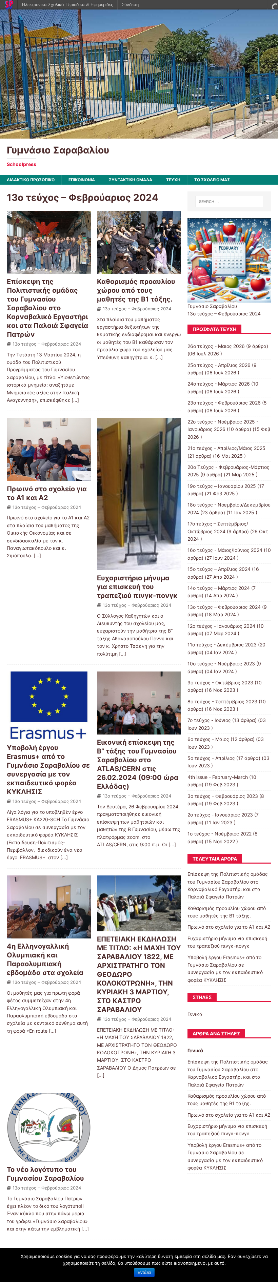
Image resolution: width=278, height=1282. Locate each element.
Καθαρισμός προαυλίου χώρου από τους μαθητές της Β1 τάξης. (136, 290)
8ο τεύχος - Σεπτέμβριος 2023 (222, 701)
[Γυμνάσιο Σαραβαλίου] (139, 134)
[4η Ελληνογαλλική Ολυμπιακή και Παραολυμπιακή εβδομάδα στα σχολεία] (49, 934)
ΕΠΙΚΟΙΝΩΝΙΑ (81, 179)
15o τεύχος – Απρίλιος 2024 (219, 569)
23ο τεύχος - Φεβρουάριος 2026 (224, 403)
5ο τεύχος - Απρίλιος (211, 758)
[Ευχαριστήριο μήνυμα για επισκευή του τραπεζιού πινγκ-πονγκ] (139, 566)
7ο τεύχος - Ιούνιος (209, 720)
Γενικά (194, 1014)
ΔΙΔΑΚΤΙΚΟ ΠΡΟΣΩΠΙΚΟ (31, 179)
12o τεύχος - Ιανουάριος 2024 (221, 626)
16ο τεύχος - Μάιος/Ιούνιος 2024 (224, 550)
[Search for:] (229, 201)
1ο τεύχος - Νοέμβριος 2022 (219, 833)
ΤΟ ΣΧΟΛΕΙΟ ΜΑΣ (212, 179)
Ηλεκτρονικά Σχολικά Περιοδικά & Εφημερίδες (67, 4)
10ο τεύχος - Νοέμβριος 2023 (221, 663)
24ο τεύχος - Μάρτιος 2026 (218, 384)
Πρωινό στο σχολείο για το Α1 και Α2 (228, 927)
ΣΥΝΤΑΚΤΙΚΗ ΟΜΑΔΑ (130, 179)
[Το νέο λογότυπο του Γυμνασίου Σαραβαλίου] (49, 1157)
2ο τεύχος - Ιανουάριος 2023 (220, 815)
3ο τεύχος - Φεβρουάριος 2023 (222, 796)
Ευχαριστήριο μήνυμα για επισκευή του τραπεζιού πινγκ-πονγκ (137, 587)
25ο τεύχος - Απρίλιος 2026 (219, 365)
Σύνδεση (130, 4)
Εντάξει (144, 1272)
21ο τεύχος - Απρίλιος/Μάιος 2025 (226, 448)
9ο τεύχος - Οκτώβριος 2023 (220, 682)
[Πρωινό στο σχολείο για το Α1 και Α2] (49, 477)
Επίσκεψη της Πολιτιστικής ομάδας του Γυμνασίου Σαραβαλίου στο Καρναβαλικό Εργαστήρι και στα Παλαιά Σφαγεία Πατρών (47, 307)
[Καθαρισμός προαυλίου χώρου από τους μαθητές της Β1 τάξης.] (139, 269)
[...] (75, 400)
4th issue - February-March (217, 777)
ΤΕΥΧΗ (173, 179)
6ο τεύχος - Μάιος (208, 739)
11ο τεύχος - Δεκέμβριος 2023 (222, 644)
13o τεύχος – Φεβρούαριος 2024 (47, 344)
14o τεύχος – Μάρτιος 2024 (218, 588)
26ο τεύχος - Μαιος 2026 (216, 346)
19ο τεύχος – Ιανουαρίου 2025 (221, 486)
